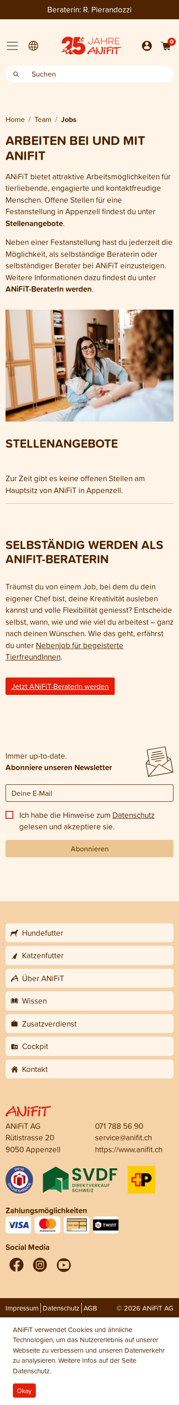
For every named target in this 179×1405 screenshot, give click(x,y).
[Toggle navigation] (12, 46)
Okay (24, 1390)
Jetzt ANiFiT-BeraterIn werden (60, 686)
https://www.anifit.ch (128, 1149)
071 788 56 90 (119, 1126)
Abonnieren (90, 849)
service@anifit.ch (123, 1137)
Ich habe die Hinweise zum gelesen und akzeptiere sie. (87, 821)
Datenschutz (133, 815)
